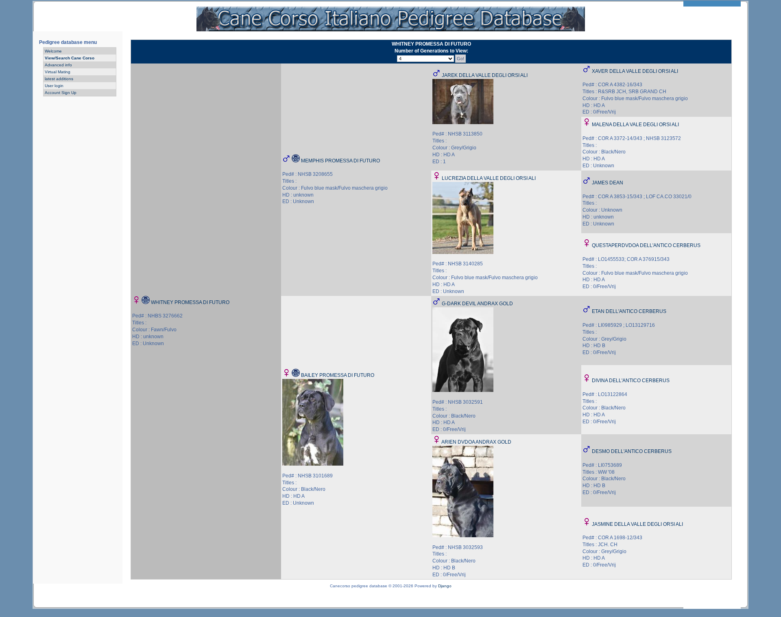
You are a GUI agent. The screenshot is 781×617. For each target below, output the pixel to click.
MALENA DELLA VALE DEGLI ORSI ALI (635, 124)
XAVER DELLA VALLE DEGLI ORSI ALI (635, 71)
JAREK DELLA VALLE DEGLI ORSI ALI (485, 75)
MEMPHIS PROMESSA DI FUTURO (340, 161)
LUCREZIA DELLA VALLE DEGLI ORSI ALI (489, 178)
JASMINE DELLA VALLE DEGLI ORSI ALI (637, 524)
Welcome (53, 51)
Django (445, 586)
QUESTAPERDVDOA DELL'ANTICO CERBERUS (646, 245)
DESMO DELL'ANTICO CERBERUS (632, 451)
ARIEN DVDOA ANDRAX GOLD (476, 442)
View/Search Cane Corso (69, 58)
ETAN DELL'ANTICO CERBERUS (629, 311)
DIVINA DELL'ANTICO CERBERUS (631, 380)
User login (54, 85)
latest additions (59, 79)
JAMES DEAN (607, 183)
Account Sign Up (60, 92)
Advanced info (58, 65)
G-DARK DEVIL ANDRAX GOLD (477, 303)
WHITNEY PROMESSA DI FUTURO (190, 302)
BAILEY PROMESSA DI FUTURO (337, 375)
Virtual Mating (57, 72)
